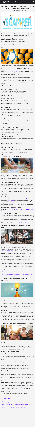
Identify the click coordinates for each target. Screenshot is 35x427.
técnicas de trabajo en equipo (22, 252)
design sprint (22, 387)
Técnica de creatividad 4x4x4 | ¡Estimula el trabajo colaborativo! (15, 276)
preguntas (23, 81)
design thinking (30, 387)
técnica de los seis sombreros (22, 222)
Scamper (3, 407)
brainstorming (17, 36)
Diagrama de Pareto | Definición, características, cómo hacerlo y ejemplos (17, 404)
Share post (24, 10)
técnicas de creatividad (10, 407)
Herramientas (13, 10)
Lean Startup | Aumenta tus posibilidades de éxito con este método (16, 402)
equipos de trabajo (13, 71)
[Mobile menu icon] (1, 2)
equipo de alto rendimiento (7, 250)
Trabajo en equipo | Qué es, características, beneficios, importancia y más (17, 274)
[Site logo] (10, 2)
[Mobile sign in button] (33, 1)
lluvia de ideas (11, 200)
